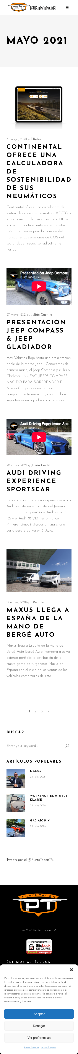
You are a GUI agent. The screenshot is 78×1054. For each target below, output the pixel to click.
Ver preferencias (39, 1038)
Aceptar (39, 1014)
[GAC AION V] (15, 828)
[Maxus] (15, 778)
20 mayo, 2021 (16, 465)
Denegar (39, 1026)
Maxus (35, 771)
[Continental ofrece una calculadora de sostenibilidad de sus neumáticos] (39, 105)
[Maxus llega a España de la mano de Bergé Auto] (39, 570)
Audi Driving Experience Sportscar (34, 481)
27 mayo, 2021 (16, 315)
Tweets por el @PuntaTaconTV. (30, 860)
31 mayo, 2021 (16, 139)
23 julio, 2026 (38, 776)
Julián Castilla (41, 315)
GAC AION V (40, 820)
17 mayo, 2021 (16, 602)
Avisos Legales (31, 1047)
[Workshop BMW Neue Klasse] (15, 803)
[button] (71, 970)
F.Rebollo (37, 139)
